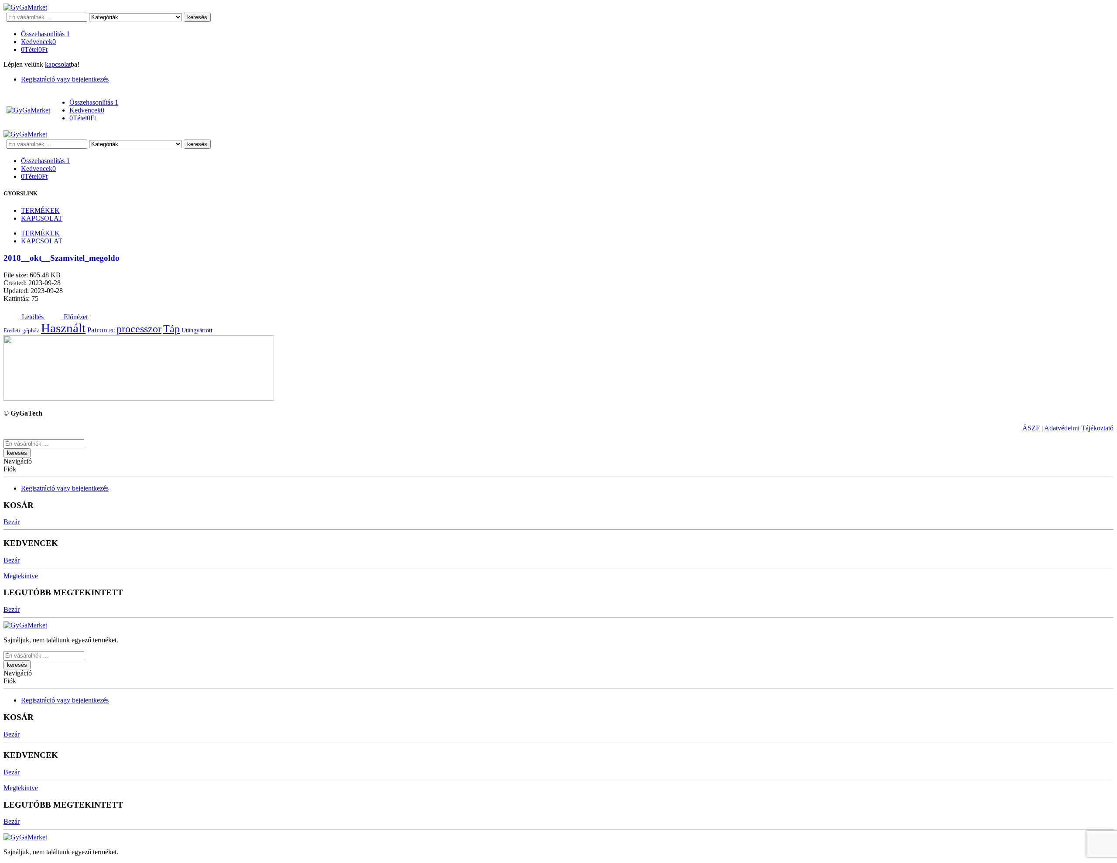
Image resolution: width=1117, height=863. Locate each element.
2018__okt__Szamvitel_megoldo (61, 258)
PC (112, 330)
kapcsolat (58, 64)
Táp (171, 328)
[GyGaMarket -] (25, 7)
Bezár (11, 521)
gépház (30, 330)
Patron (97, 330)
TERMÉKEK (40, 210)
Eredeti (12, 330)
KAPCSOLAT (41, 218)
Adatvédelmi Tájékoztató (1079, 428)
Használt (63, 328)
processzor (138, 328)
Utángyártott (197, 330)
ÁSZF (1031, 428)
